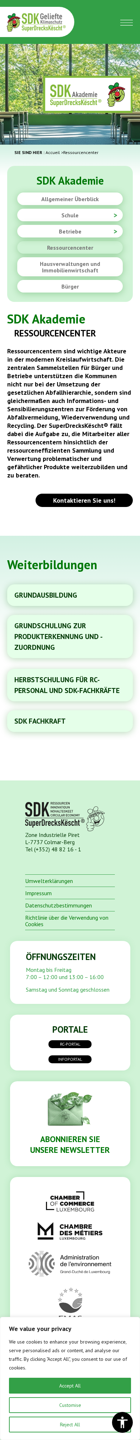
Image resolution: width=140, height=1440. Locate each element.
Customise (70, 1405)
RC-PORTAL (70, 1044)
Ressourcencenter (70, 247)
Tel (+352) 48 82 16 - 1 (53, 849)
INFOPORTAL (70, 1059)
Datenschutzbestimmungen (58, 905)
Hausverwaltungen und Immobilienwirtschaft (70, 267)
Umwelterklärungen (49, 881)
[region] (70, 1378)
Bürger (70, 286)
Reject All (70, 1424)
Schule (70, 215)
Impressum (38, 893)
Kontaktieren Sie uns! (84, 500)
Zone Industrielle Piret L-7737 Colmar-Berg (52, 838)
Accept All (70, 1385)
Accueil (53, 152)
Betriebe (70, 231)
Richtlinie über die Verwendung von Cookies (66, 920)
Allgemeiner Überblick (70, 199)
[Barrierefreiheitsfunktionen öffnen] (122, 1422)
